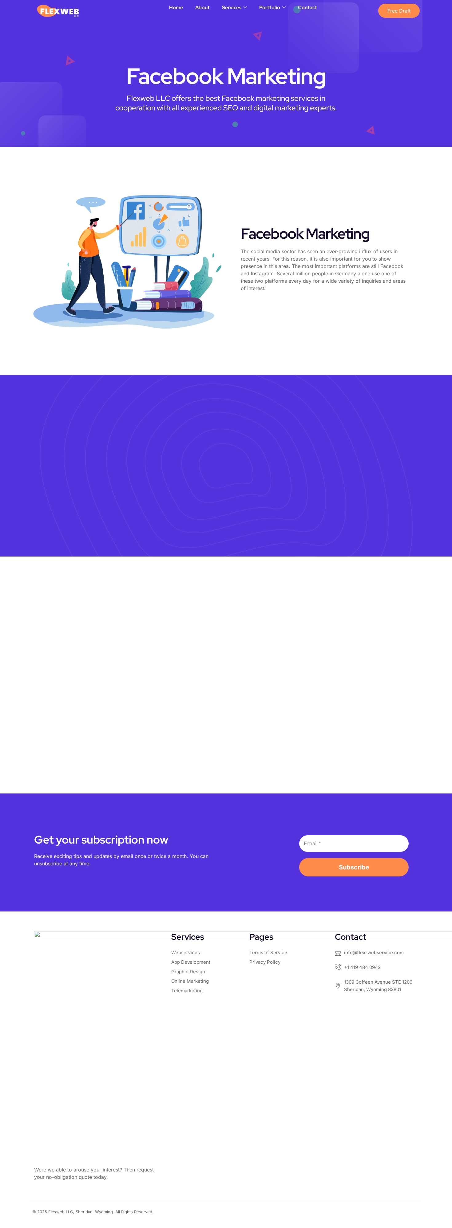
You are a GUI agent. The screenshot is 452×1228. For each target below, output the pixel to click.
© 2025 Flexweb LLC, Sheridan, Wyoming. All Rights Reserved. (92, 1211)
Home (176, 7)
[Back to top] (431, 1188)
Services (231, 7)
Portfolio (269, 7)
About (202, 7)
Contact (307, 7)
